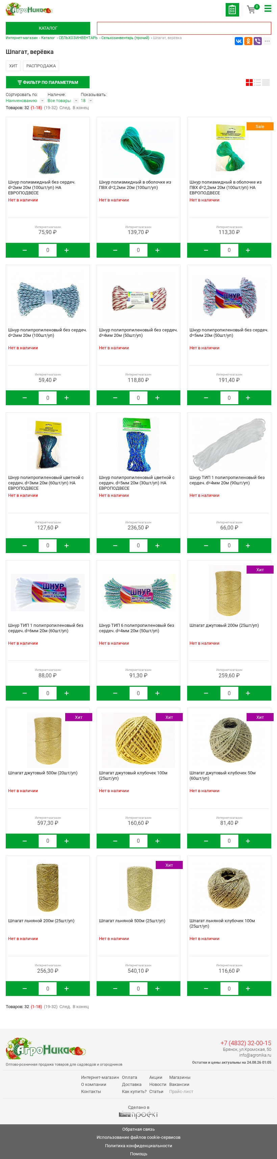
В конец (81, 107)
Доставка (132, 1084)
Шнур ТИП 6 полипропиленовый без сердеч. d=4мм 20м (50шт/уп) (136, 628)
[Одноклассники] (248, 41)
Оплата (129, 1077)
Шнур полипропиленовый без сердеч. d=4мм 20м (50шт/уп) (138, 332)
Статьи (156, 1091)
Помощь (138, 1153)
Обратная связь (138, 1129)
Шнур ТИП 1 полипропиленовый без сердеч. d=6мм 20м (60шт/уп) (45, 628)
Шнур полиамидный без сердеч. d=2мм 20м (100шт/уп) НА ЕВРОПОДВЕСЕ (41, 187)
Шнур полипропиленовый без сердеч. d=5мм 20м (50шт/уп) (229, 332)
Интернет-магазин (21, 38)
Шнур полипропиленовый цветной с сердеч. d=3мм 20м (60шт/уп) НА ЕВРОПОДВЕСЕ (46, 483)
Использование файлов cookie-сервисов (138, 1137)
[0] (251, 12)
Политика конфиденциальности (138, 1145)
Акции (155, 1077)
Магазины (180, 1077)
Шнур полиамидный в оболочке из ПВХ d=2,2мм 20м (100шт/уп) (135, 185)
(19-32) (51, 107)
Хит (13, 65)
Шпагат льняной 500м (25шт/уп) (132, 920)
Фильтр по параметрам (50, 82)
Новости (158, 1084)
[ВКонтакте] (239, 41)
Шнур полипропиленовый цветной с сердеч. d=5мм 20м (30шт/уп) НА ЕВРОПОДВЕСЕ (137, 483)
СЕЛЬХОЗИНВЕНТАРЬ (78, 38)
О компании (93, 1084)
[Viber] (258, 41)
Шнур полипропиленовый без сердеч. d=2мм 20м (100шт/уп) (47, 332)
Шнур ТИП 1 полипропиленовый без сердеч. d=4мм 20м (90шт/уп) (227, 480)
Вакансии (179, 1084)
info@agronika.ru (255, 1055)
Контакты (91, 1091)
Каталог (48, 28)
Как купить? (134, 1091)
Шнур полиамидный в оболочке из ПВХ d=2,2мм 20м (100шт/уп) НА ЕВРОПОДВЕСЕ (226, 187)
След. (65, 107)
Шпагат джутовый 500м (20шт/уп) (43, 772)
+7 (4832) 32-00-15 (246, 1043)
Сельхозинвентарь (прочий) (125, 38)
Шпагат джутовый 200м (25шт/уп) (224, 625)
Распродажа (41, 65)
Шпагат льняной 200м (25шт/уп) (41, 920)
